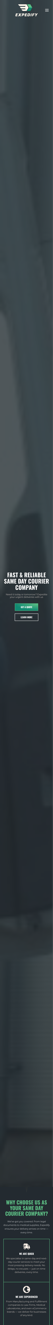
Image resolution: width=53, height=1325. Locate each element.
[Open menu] (48, 10)
